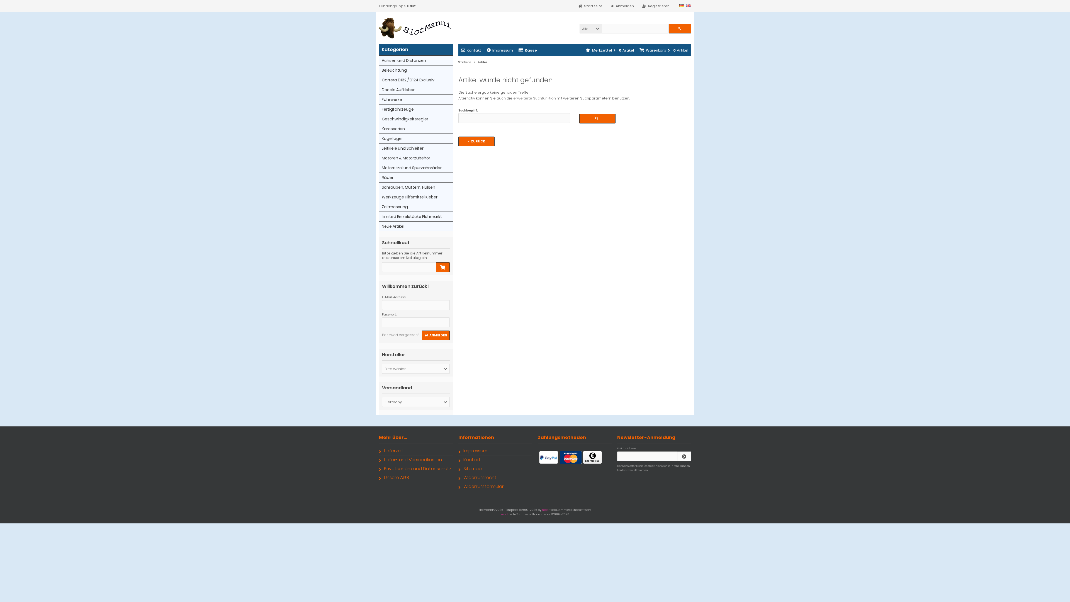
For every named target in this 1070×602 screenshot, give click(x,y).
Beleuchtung (394, 70)
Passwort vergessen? (400, 334)
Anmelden (436, 335)
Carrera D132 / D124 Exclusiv (408, 80)
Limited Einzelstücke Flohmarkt (412, 216)
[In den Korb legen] (442, 267)
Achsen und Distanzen (404, 60)
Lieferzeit (393, 451)
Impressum (502, 50)
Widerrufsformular (483, 486)
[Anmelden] (684, 456)
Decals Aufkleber (398, 90)
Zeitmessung (395, 207)
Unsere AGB (396, 477)
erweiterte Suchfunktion (534, 98)
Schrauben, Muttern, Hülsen (408, 187)
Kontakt (474, 50)
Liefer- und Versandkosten (413, 460)
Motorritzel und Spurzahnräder (412, 168)
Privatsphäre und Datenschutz (417, 468)
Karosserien (393, 129)
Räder (387, 177)
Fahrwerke (392, 99)
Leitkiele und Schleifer (403, 148)
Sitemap (472, 468)
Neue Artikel (393, 226)
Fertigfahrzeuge (398, 109)
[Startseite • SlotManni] (416, 28)
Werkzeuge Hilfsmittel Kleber (409, 197)
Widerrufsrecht (480, 477)
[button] (591, 28)
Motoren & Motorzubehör (406, 158)
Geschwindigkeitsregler (405, 119)
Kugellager (392, 138)
